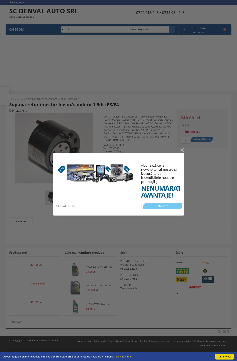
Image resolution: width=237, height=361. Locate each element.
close (182, 150)
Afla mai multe (123, 356)
